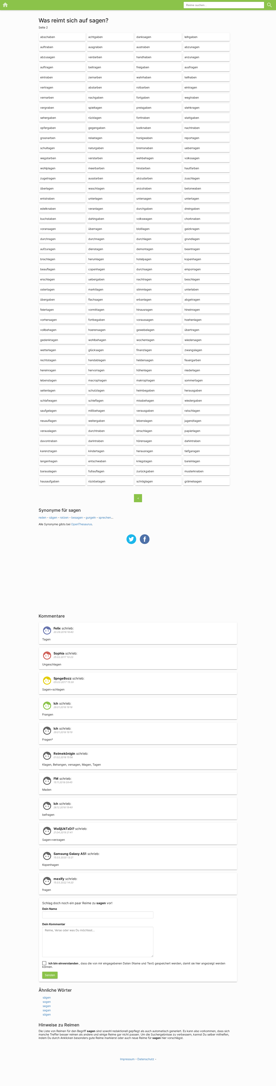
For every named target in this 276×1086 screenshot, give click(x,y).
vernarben (47, 97)
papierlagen (192, 431)
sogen (47, 1001)
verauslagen (48, 431)
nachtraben (192, 127)
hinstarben (143, 168)
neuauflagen (48, 420)
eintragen (190, 87)
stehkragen (191, 107)
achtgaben (95, 37)
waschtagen (96, 188)
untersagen (143, 198)
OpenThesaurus (81, 524)
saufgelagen (48, 410)
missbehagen (145, 400)
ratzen (64, 517)
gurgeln (91, 517)
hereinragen (48, 370)
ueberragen (192, 148)
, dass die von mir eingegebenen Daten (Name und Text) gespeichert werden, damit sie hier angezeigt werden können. (133, 965)
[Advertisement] (138, 581)
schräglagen (144, 481)
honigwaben (144, 138)
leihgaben (190, 37)
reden (42, 517)
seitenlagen (47, 390)
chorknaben (192, 218)
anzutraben (144, 188)
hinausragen (144, 309)
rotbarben (143, 87)
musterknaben (193, 471)
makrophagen (145, 380)
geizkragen (191, 228)
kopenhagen (192, 259)
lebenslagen (144, 420)
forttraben (143, 117)
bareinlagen (192, 461)
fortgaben (143, 97)
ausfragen (191, 67)
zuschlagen (192, 178)
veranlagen (95, 208)
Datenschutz (145, 1059)
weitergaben (96, 420)
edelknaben (48, 208)
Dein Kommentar (53, 924)
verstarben (95, 158)
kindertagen (96, 451)
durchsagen (144, 269)
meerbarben (96, 168)
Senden (50, 975)
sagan (47, 1010)
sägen (53, 517)
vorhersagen (48, 319)
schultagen (47, 148)
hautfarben (191, 168)
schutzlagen (96, 390)
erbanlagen (143, 299)
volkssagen (191, 158)
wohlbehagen (97, 340)
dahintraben (192, 441)
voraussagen (144, 319)
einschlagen (144, 431)
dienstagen (95, 249)
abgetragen (192, 299)
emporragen (192, 269)
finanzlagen (144, 350)
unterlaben (191, 289)
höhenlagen (144, 370)
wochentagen (145, 340)
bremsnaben (144, 148)
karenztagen (48, 451)
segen (47, 1006)
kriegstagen (144, 461)
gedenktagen (49, 340)
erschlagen (47, 279)
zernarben (95, 77)
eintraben (46, 77)
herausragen (144, 451)
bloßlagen (143, 228)
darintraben (96, 441)
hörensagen (144, 441)
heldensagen (144, 360)
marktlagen (95, 289)
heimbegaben (145, 390)
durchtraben (96, 431)
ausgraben (95, 47)
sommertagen (193, 380)
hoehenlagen (192, 319)
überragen (95, 228)
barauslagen (48, 471)
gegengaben (96, 127)
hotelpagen (143, 259)
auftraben (46, 47)
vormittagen (96, 309)
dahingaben (96, 218)
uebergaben (96, 279)
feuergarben (192, 360)
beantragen (192, 249)
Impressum (127, 1059)
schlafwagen (48, 400)
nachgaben (95, 97)
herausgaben (193, 390)
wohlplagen (47, 168)
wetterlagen (48, 350)
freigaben (142, 67)
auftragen (46, 67)
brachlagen (47, 259)
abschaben (47, 37)
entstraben (47, 198)
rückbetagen (96, 481)
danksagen (143, 37)
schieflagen (95, 400)
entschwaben (97, 461)
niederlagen (192, 370)
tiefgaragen (192, 451)
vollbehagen (48, 329)
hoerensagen (96, 329)
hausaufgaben (49, 481)
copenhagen (96, 269)
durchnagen (96, 239)
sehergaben (48, 117)
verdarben (95, 57)
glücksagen (96, 350)
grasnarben (47, 138)
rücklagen (94, 117)
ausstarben (95, 178)
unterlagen (95, 198)
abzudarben (144, 178)
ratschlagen (192, 410)
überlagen (47, 188)
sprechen (105, 517)
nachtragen (144, 279)
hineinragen (192, 309)
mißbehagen (96, 410)
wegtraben (191, 97)
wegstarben (48, 158)
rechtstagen (48, 360)
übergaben (47, 299)
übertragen (191, 329)
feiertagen (47, 309)
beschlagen (192, 279)
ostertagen (47, 289)
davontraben (48, 441)
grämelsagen (193, 481)
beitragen (94, 67)
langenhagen (48, 461)
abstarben (95, 87)
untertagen (191, 198)
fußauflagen (96, 471)
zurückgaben (145, 471)
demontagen (144, 249)
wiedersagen (192, 340)
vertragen (46, 87)
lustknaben (143, 127)
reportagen (191, 138)
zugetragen (48, 178)
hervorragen (96, 370)
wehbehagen (145, 158)
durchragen (48, 239)
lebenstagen (48, 380)
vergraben (47, 107)
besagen (77, 517)
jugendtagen (192, 420)
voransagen (48, 228)
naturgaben (96, 148)
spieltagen (95, 107)
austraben (143, 47)
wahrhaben (143, 77)
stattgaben (191, 117)
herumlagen (96, 259)
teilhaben (190, 77)
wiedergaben (193, 400)
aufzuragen (47, 249)
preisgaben (143, 107)
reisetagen (95, 138)
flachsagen (95, 299)
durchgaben (144, 208)
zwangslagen (193, 350)
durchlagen (143, 239)
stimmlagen (144, 289)
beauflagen (47, 269)
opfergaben (48, 127)
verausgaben (145, 410)
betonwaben (192, 188)
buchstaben (48, 218)
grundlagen (192, 239)
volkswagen (144, 218)
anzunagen (191, 57)
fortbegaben (96, 319)
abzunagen (191, 47)
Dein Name (49, 908)
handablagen (97, 360)
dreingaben (192, 208)
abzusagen (47, 57)
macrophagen (97, 380)
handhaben (143, 57)
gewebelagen (145, 329)
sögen (47, 1014)
